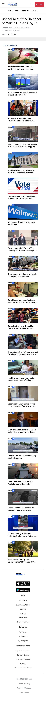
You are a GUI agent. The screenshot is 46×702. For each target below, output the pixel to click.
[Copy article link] (15, 34)
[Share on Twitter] (12, 34)
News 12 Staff (7, 28)
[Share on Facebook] (9, 34)
